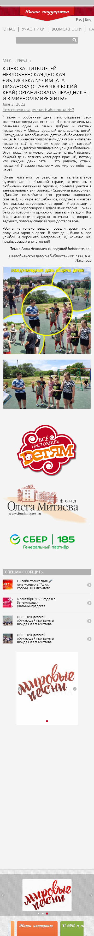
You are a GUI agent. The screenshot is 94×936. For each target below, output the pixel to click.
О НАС (9, 29)
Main (7, 60)
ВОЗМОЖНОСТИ (67, 29)
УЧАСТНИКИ (33, 29)
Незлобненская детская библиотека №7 (38, 110)
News (22, 60)
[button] (19, 689)
